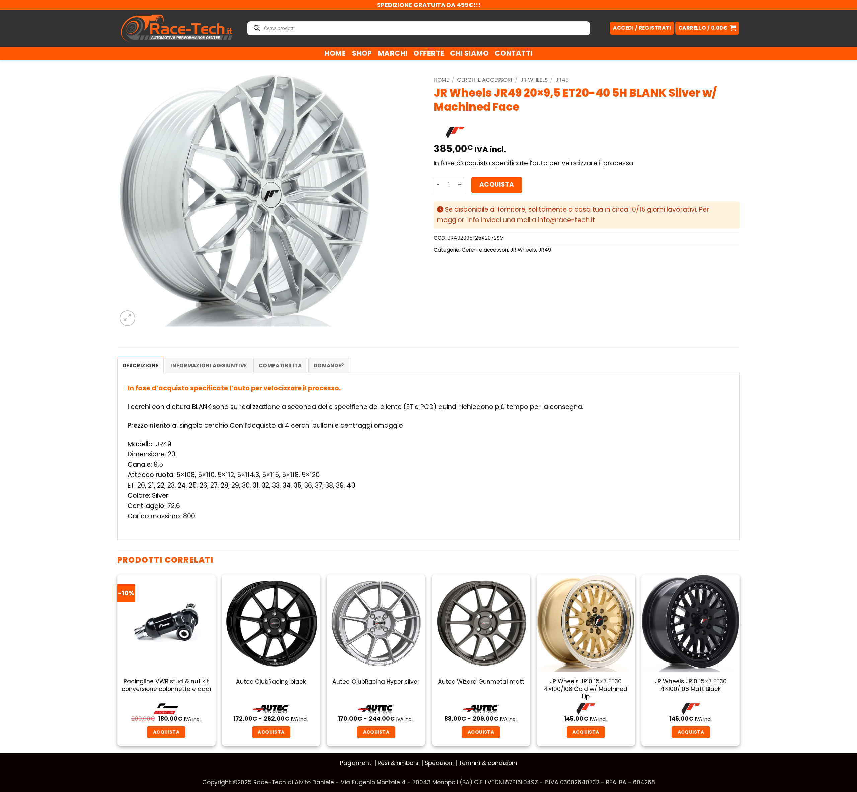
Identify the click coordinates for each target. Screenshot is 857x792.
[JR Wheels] (455, 132)
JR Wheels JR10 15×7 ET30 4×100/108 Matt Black (691, 685)
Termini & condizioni (488, 763)
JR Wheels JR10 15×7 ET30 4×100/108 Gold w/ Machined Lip (585, 689)
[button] (707, 28)
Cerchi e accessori (484, 80)
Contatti (513, 53)
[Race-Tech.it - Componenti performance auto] (176, 28)
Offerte (428, 53)
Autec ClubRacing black (271, 681)
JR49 (562, 80)
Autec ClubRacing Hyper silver (375, 681)
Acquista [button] (585, 732)
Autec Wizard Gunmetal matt (481, 681)
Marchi (393, 53)
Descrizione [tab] (140, 365)
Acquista (496, 184)
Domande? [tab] (329, 365)
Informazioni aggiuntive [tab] (208, 365)
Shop (362, 53)
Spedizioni (439, 763)
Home (335, 53)
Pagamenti (356, 763)
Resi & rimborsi (399, 763)
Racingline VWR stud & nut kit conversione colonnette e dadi (166, 685)
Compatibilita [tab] (280, 365)
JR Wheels (534, 80)
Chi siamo (469, 53)
